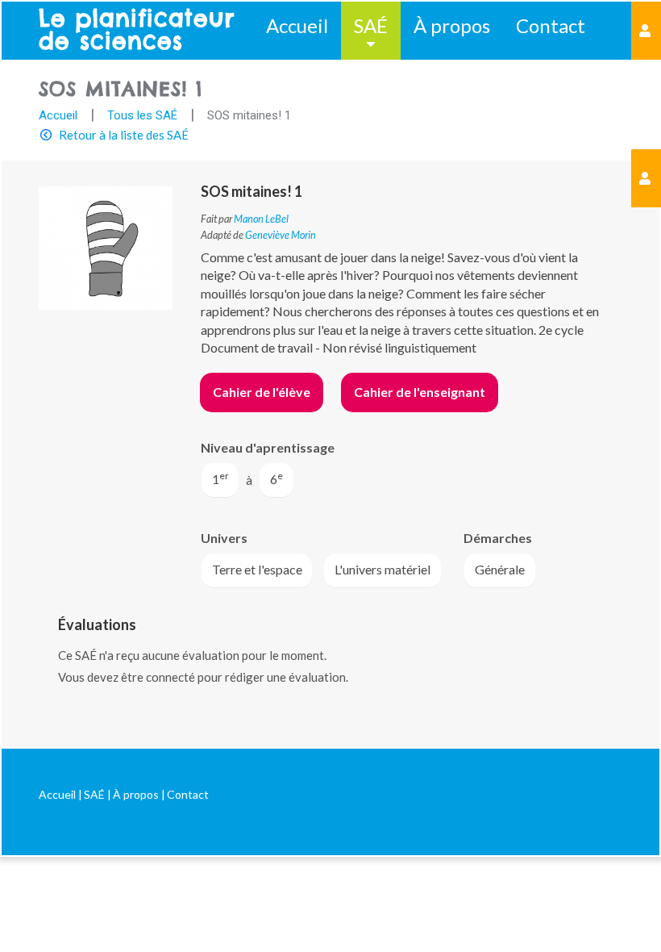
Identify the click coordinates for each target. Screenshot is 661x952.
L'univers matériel (382, 569)
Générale (500, 569)
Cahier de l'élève (261, 391)
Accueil (297, 25)
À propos (452, 25)
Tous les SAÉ (142, 115)
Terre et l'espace (257, 569)
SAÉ (371, 25)
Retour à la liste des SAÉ (124, 134)
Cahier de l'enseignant (419, 391)
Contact (550, 25)
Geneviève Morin (280, 234)
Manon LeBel (261, 218)
